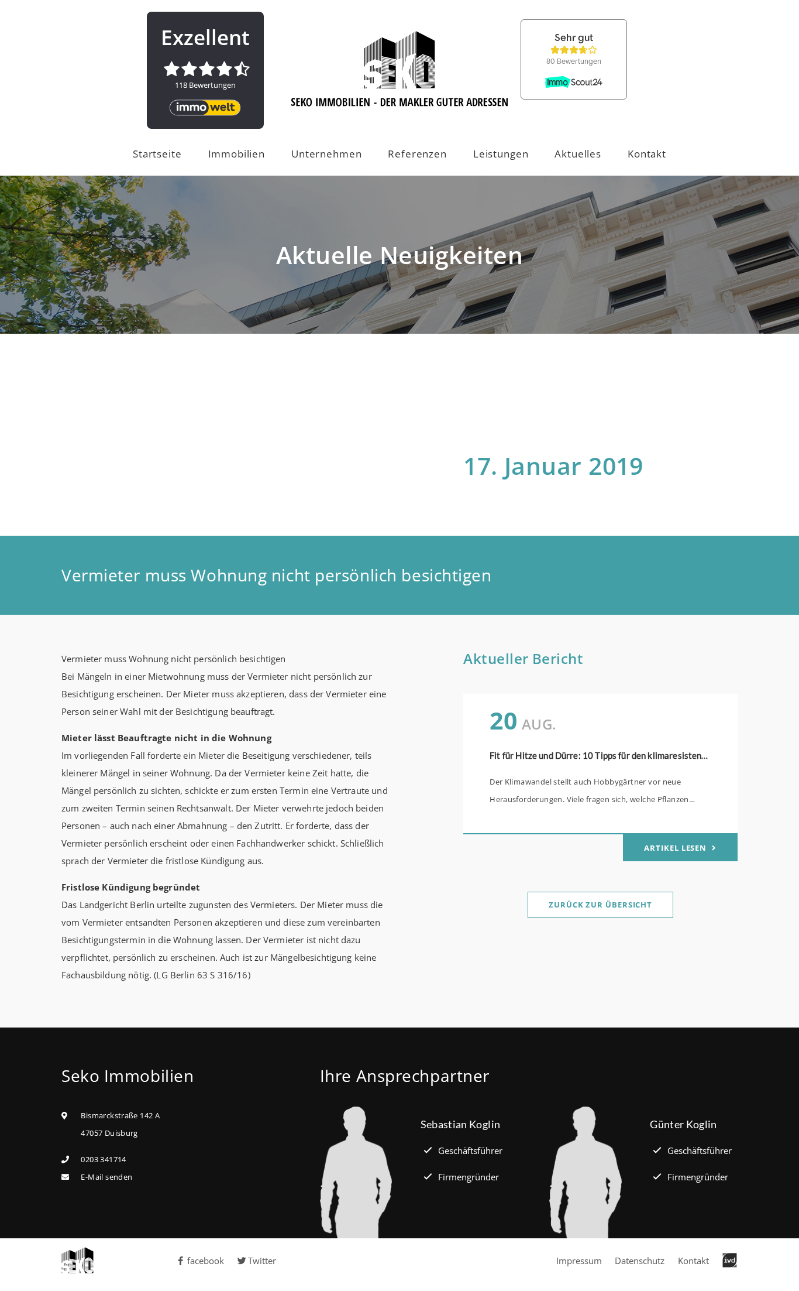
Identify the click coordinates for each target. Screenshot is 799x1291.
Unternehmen (326, 153)
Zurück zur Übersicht (600, 904)
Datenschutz (639, 1260)
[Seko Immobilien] (83, 1260)
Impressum (579, 1260)
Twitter (262, 1260)
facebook (205, 1260)
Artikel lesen (676, 848)
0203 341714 (103, 1159)
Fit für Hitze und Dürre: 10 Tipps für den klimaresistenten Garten (617, 755)
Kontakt (647, 153)
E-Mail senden (106, 1177)
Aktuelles (578, 153)
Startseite (157, 153)
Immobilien (237, 153)
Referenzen (417, 153)
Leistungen (501, 153)
